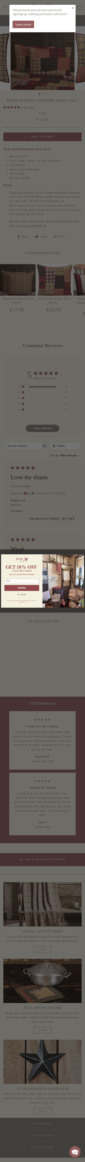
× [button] (73, 7)
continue (22, 588)
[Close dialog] (81, 557)
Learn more (23, 24)
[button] (75, 1152)
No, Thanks (22, 595)
